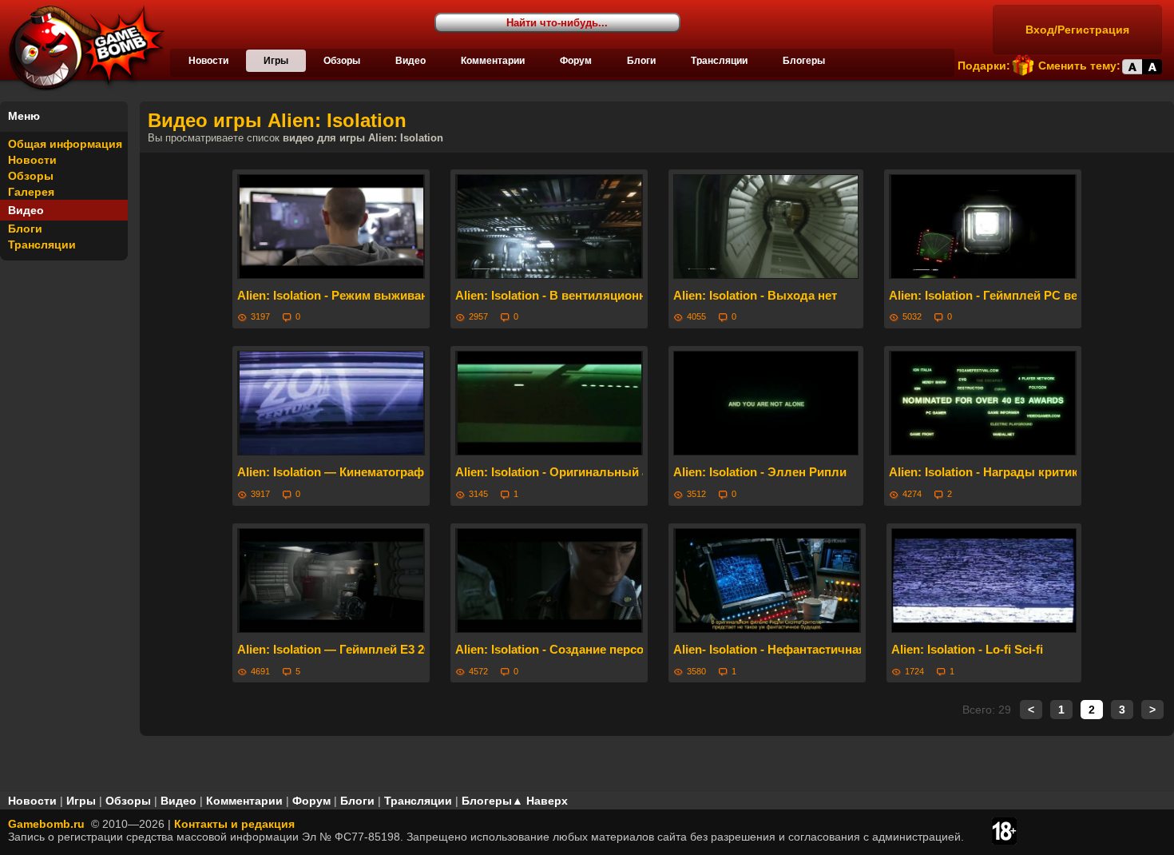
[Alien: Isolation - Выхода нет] (766, 226)
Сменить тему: (1079, 65)
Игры (276, 60)
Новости (208, 60)
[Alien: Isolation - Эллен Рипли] (766, 403)
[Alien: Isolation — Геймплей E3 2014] (331, 580)
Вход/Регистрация (1077, 29)
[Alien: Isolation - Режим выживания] (331, 226)
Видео (410, 60)
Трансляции (719, 60)
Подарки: (984, 65)
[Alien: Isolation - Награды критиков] (983, 403)
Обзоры (341, 60)
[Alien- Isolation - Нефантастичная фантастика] (767, 580)
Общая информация (65, 143)
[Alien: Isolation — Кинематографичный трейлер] (331, 403)
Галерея (31, 191)
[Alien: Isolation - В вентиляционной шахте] (549, 226)
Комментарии (493, 60)
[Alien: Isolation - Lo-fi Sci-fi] (984, 580)
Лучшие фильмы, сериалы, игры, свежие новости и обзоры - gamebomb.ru (82, 48)
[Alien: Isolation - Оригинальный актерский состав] (549, 403)
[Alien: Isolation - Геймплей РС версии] (983, 226)
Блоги (641, 60)
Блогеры (804, 60)
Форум (576, 60)
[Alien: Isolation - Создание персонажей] (549, 580)
